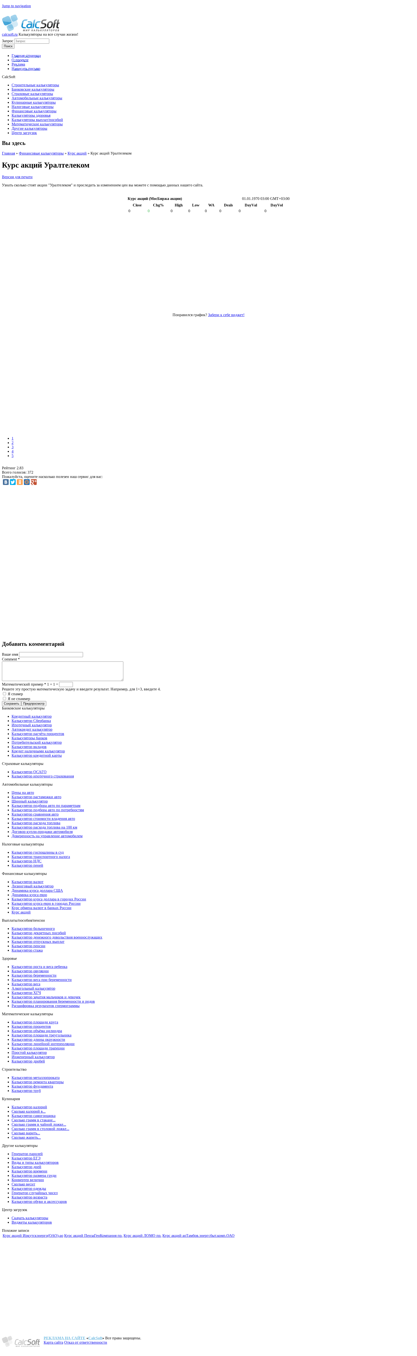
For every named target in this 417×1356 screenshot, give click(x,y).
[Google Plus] (34, 482)
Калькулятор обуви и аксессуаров (39, 1201)
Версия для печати (17, 177)
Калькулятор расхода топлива (36, 823)
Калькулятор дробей (28, 1061)
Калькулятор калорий (29, 1107)
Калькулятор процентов (31, 1026)
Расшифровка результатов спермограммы (46, 1006)
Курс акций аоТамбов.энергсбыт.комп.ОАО (198, 1235)
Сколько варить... (26, 1133)
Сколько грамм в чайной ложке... (39, 1124)
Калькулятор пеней (27, 865)
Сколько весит (23, 1184)
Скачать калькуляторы (30, 1218)
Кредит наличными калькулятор (38, 751)
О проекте (20, 60)
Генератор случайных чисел (35, 1193)
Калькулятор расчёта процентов (38, 734)
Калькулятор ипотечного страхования (43, 776)
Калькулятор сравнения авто (35, 814)
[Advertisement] (72, 375)
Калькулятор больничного (33, 929)
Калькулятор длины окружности (38, 1039)
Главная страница (26, 56)
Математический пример (24, 684)
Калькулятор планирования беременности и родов (53, 1001)
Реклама (18, 64)
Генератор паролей (27, 1154)
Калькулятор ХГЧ (26, 993)
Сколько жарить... (26, 1137)
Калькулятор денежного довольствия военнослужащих (57, 937)
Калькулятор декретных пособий (39, 933)
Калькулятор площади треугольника (41, 1035)
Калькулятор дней (26, 1167)
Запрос (8, 41)
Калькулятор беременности (34, 975)
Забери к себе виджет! (226, 315)
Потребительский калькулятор (37, 742)
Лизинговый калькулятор (33, 886)
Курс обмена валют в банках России (41, 908)
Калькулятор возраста (29, 1197)
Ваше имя (10, 654)
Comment (11, 659)
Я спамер (15, 694)
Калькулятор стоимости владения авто (43, 819)
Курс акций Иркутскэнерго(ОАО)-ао (33, 1235)
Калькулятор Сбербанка (31, 721)
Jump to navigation (16, 6)
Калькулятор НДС (27, 861)
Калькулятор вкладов (29, 747)
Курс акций (77, 153)
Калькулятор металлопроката (36, 1078)
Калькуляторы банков (29, 738)
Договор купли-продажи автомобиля (42, 832)
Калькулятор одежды (29, 1188)
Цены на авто (23, 792)
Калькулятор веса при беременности (42, 980)
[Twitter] (13, 482)
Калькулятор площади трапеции (38, 1048)
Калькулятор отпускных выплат (38, 942)
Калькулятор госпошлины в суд (38, 852)
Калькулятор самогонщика (34, 1116)
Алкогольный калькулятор (33, 988)
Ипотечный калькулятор (32, 725)
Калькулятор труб (26, 1091)
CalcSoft (95, 1338)
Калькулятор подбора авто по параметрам (46, 806)
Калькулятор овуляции (30, 971)
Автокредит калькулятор (32, 729)
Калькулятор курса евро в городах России (46, 903)
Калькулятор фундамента (32, 1086)
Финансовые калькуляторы (41, 153)
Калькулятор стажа (27, 950)
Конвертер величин (28, 1180)
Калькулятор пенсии (28, 946)
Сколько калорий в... (29, 1111)
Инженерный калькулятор (33, 1057)
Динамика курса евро (29, 895)
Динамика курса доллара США (37, 890)
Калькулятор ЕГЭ (26, 1158)
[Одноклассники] (20, 482)
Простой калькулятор (29, 1052)
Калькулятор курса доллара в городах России (49, 899)
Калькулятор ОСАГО (29, 772)
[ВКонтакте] (6, 482)
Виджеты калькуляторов (32, 1222)
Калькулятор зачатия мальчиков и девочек (46, 997)
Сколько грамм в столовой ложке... (40, 1129)
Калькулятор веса (26, 984)
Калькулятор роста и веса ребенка (39, 967)
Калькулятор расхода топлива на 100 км (44, 827)
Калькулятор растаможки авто (36, 797)
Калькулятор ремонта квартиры (38, 1082)
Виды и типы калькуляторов (35, 1162)
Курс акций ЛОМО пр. (142, 1235)
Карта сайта (53, 1342)
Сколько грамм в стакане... (34, 1120)
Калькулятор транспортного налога (41, 857)
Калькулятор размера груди (34, 1175)
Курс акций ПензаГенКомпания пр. (93, 1235)
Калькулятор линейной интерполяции (43, 1044)
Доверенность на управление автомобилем (47, 836)
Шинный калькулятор (30, 801)
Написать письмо (26, 69)
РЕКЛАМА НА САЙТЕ (64, 1338)
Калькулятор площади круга (35, 1022)
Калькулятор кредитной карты (37, 755)
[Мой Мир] (27, 482)
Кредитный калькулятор (32, 716)
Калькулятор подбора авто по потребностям (48, 810)
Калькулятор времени (29, 1171)
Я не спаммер (19, 699)
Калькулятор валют (27, 882)
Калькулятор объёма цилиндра (37, 1031)
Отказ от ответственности (85, 1342)
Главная (8, 153)
